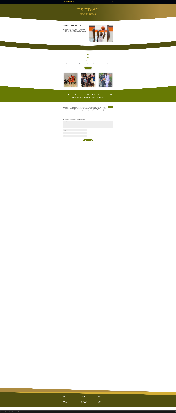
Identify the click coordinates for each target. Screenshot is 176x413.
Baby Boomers (89, 94)
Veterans (93, 97)
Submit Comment (88, 140)
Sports (78, 97)
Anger (81, 94)
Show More (88, 67)
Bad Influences (94, 94)
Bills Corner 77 (83, 402)
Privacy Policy (100, 399)
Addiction (72, 94)
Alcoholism (77, 94)
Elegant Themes (18, 411)
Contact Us (65, 402)
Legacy (64, 401)
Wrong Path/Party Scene (100, 97)
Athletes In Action (84, 401)
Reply (110, 107)
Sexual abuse (74, 97)
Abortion (65, 94)
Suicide (81, 97)
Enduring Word (83, 399)
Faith (111, 94)
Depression (107, 94)
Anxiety (84, 94)
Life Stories (65, 400)
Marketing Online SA (8, 411)
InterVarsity (83, 400)
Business (99, 94)
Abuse (69, 94)
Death (103, 94)
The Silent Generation (87, 97)
